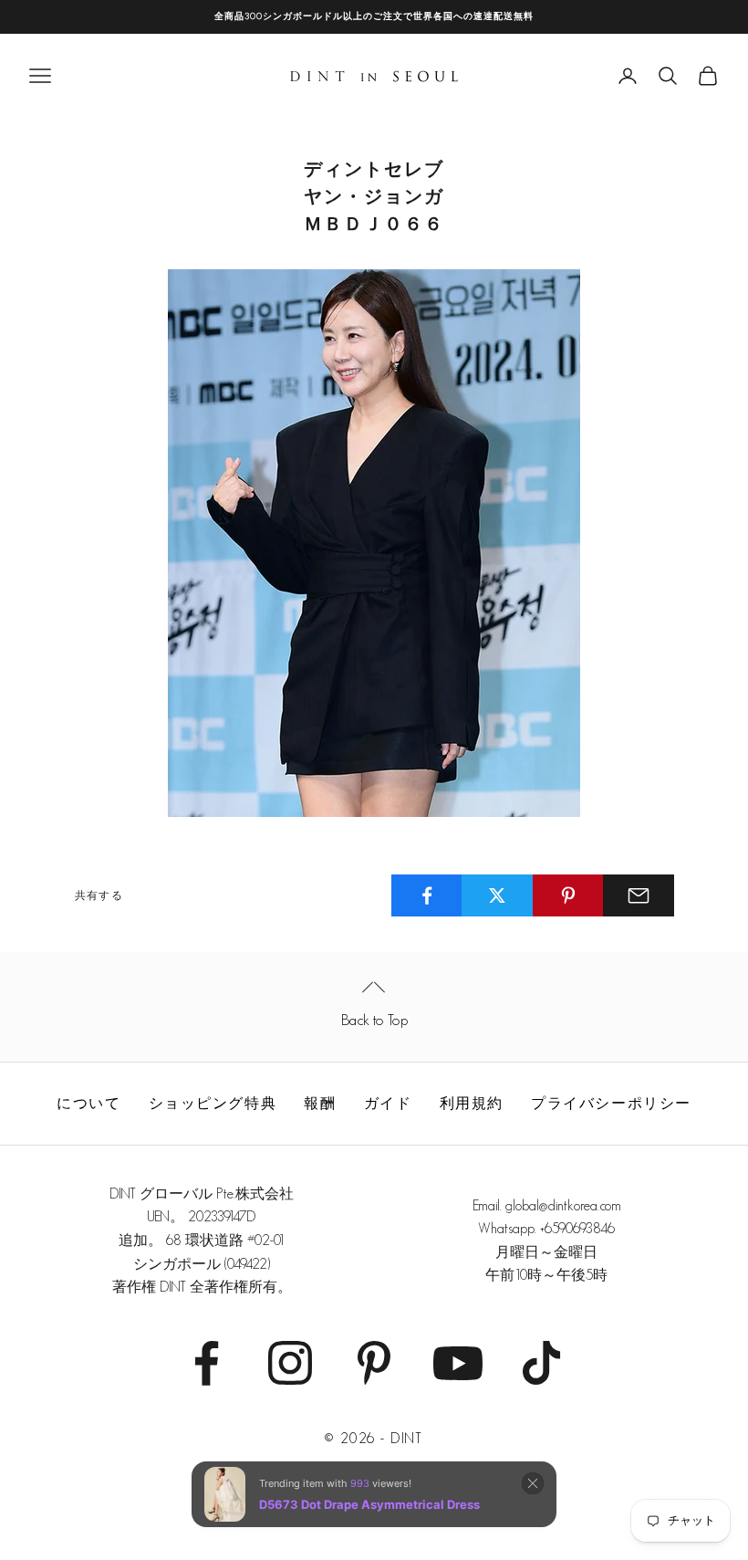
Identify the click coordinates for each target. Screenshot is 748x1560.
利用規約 (472, 1103)
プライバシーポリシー (611, 1103)
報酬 (320, 1103)
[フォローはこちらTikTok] (541, 1362)
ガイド (388, 1103)
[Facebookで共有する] (427, 895)
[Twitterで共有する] (497, 895)
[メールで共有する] (638, 895)
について (88, 1103)
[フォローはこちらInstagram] (290, 1362)
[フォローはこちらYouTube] (458, 1362)
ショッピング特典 (212, 1103)
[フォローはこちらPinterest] (374, 1362)
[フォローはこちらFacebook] (206, 1362)
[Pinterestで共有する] (568, 895)
